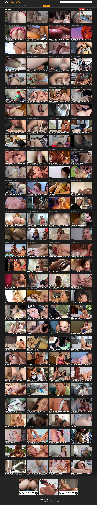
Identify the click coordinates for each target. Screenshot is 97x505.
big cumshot (77, 56)
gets (6, 366)
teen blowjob (81, 25)
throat (32, 71)
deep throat (12, 459)
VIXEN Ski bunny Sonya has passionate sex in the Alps (59, 132)
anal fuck (36, 25)
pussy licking (35, 443)
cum (6, 25)
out (49, 164)
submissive (34, 242)
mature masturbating (43, 474)
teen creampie (10, 25)
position (55, 474)
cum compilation (14, 211)
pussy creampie (32, 164)
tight (28, 149)
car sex (58, 319)
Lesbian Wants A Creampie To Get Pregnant (58, 178)
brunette (75, 118)
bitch (50, 381)
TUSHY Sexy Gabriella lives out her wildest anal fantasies (81, 473)
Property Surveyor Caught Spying (78, 395)
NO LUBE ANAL (74, 426)
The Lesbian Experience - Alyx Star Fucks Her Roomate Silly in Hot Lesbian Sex (59, 240)
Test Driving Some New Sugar (11, 411)
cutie (50, 56)
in (71, 133)
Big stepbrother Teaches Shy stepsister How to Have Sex (37, 23)
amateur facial (11, 474)
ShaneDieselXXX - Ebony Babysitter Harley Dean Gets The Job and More (81, 209)
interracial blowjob (55, 56)
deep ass (75, 242)
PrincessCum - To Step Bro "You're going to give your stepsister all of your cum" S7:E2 (37, 225)
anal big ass (65, 87)
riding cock (34, 40)
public (50, 319)
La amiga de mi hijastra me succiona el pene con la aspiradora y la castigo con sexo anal (15, 240)
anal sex (8, 211)
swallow (58, 195)
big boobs (57, 118)
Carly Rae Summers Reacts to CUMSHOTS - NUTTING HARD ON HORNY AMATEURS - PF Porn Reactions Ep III (37, 318)
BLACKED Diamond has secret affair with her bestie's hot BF (81, 380)
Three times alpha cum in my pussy (34, 116)
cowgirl (55, 211)
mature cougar (58, 459)
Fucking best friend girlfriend (77, 194)
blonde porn (77, 257)
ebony (81, 87)
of (5, 180)
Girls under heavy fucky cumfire (11, 271)
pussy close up (14, 180)
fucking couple (16, 149)
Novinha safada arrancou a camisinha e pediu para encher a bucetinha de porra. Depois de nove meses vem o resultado (37, 395)
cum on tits (8, 164)
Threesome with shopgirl (32, 349)
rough (79, 273)
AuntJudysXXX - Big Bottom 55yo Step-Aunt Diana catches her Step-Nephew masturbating (37, 473)
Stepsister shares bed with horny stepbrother (36, 302)
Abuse (55, 499)
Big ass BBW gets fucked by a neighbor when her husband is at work (15, 194)
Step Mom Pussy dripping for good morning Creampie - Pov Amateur (59, 225)
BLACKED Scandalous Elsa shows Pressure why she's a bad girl (81, 411)
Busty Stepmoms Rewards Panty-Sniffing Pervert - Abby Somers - (59, 147)
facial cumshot (13, 195)
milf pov (59, 226)
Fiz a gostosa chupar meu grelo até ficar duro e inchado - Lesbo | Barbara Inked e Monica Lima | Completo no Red (15, 163)
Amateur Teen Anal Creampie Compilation (14, 209)
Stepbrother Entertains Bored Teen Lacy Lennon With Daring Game (37, 287)
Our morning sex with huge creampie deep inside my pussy (59, 70)
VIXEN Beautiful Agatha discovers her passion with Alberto (37, 442)
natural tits (35, 335)
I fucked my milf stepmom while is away (13, 147)
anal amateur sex (10, 335)
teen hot (9, 87)
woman (28, 211)
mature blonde (81, 226)
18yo (72, 242)
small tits (12, 350)
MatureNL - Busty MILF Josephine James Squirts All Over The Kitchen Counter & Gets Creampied (59, 101)
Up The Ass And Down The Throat (12, 318)
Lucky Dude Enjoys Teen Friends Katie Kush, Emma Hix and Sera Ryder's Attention (37, 54)
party (72, 118)
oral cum (63, 25)
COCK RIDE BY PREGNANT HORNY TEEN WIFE (14, 85)
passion (28, 443)
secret (72, 381)
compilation (29, 195)
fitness (33, 273)
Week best (20, 5)
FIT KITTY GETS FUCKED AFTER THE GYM (35, 271)
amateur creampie (17, 25)
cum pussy (76, 25)
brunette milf (32, 381)
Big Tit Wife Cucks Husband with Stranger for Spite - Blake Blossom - (15, 426)
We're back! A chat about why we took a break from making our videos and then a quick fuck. (81, 271)
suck (6, 40)
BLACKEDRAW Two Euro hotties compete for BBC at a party (81, 116)
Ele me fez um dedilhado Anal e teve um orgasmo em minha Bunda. (59, 256)
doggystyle (36, 56)
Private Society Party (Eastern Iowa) (78, 225)
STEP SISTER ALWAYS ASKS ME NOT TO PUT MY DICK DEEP (15, 116)
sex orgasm (55, 180)
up (27, 87)
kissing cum (78, 164)
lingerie (81, 412)
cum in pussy (12, 40)
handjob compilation (34, 319)
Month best (26, 5)
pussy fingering (37, 102)
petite (82, 56)
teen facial (31, 56)
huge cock (55, 71)
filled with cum (32, 149)
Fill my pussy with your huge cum (12, 395)
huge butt (30, 87)
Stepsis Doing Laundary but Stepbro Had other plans (81, 442)
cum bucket (8, 180)
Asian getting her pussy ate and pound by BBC (80, 23)
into (49, 443)
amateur (9, 71)
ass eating (36, 288)
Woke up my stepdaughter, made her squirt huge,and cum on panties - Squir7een (37, 85)
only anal (73, 319)
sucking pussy (80, 428)
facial (73, 40)
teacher (6, 226)
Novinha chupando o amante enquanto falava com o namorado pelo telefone (59, 333)
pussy (8, 40)
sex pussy (10, 118)
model (28, 102)
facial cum (75, 211)
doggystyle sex (35, 350)
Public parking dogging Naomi (55, 318)
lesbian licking (53, 242)
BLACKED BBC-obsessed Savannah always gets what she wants (15, 364)
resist (28, 412)
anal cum (8, 242)
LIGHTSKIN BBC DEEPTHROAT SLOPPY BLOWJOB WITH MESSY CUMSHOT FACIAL (81, 364)
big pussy (52, 118)
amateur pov (38, 164)
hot (31, 180)
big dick (15, 102)
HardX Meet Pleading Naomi (11, 349)
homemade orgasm (57, 25)
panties (34, 87)
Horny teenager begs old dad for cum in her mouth (15, 132)
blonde (75, 71)
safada (28, 397)
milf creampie (10, 319)
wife (29, 71)
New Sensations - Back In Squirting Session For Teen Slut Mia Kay (59, 426)
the (71, 257)
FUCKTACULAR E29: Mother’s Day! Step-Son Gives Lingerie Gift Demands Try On (81, 333)
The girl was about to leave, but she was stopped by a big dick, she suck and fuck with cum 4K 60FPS (59, 116)
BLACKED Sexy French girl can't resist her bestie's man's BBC (15, 256)
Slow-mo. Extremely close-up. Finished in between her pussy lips (59, 39)
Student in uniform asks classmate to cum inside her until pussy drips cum (81, 132)
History (32, 5)
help (32, 133)
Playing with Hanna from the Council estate (80, 178)
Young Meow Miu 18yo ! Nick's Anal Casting (80, 240)
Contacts (51, 499)
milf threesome (10, 304)
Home (7, 5)
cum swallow (11, 133)
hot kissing (58, 242)
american (12, 226)
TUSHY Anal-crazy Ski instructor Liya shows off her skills (59, 411)
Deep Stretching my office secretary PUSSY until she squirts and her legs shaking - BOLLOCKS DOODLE (37, 39)
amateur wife (80, 397)
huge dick (10, 397)
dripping (50, 226)
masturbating (30, 474)
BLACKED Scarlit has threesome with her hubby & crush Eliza (81, 85)
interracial (76, 381)
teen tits (79, 443)
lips (52, 40)
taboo (53, 149)
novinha (50, 335)
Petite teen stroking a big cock (11, 287)
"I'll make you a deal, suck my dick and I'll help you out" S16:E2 (15, 39)
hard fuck (53, 443)
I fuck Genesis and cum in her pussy (78, 163)
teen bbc (37, 397)
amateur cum (55, 335)
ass (5, 195)
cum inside (59, 71)
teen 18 (59, 180)
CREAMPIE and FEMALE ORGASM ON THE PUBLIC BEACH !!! (15, 54)
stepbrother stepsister (58, 87)
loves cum (51, 474)
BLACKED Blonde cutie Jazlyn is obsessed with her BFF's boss (59, 54)
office (28, 40)
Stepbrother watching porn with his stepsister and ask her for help (37, 132)
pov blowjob (54, 195)
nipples (6, 102)
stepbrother (29, 25)
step (28, 428)
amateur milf (80, 335)
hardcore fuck (36, 474)
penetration (59, 273)
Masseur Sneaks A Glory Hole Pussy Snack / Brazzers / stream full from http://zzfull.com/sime (37, 70)
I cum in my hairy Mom (76, 287)
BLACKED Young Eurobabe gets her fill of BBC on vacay (15, 457)
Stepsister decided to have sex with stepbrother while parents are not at (59, 85)
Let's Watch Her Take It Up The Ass (12, 70)
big (77, 71)
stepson (57, 149)
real (79, 102)
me (71, 102)
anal (33, 25)
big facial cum (77, 40)
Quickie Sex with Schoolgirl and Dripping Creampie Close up (15, 23)
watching (29, 133)
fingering (32, 102)
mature (55, 366)
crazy (50, 412)
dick (11, 428)
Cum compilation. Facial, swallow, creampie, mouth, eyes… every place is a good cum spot (37, 194)
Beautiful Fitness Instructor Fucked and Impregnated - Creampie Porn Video (37, 364)
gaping (74, 474)
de (5, 242)
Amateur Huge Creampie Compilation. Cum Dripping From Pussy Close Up (15, 380)
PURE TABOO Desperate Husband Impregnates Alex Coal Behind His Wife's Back (37, 333)
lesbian (30, 350)
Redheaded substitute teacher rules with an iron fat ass (15, 225)
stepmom (10, 149)
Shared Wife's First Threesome (11, 473)
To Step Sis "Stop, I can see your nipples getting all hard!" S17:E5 (15, 101)
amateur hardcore (86, 366)
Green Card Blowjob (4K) (10, 442)
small (36, 381)
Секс (8, 2)
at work (8, 195)
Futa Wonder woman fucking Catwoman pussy (37, 209)
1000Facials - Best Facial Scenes (78, 302)
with (50, 304)
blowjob (77, 87)
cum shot (76, 273)
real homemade (10, 412)
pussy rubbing (14, 87)
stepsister (51, 87)
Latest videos (88, 9)
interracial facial (76, 412)
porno (6, 118)
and (5, 56)
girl (49, 118)
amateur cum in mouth (19, 412)
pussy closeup (54, 273)
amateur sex (76, 180)
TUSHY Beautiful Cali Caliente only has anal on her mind (81, 318)
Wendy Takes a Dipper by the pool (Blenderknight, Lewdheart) (81, 39)
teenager (7, 133)
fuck (72, 164)
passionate (51, 133)
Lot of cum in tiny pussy (10, 178)
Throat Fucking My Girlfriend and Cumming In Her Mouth (81, 54)
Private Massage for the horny (77, 256)
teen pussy (55, 40)
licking (81, 180)
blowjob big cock (10, 366)
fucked (6, 149)
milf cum (53, 102)
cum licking (30, 226)
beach (13, 56)
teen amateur (15, 118)
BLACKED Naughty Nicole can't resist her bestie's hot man (37, 411)
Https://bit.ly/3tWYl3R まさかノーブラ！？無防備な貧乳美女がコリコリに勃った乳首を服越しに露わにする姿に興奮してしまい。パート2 (59, 23)
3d (53, 211)
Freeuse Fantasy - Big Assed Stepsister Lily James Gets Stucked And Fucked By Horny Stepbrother (81, 70)
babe (16, 133)
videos (72, 273)
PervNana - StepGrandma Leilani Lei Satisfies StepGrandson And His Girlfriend (81, 457)
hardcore (79, 211)
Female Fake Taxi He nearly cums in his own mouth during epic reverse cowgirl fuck (59, 349)
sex (31, 335)
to (27, 226)
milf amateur (55, 288)
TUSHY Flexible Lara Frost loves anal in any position (59, 473)
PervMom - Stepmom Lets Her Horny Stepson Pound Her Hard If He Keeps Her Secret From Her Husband (59, 457)
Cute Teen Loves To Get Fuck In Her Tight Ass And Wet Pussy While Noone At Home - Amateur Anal (15, 333)
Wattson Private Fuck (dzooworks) (56, 209)
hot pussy (35, 118)
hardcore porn (80, 288)
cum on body (75, 102)
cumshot (51, 25)
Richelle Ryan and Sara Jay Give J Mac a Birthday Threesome (15, 302)
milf (30, 242)
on (51, 288)
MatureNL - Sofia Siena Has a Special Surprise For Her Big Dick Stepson (59, 364)
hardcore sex (11, 102)
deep (78, 118)
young (15, 273)
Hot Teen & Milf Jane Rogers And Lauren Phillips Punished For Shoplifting (37, 240)
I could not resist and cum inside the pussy (36, 163)
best (72, 195)
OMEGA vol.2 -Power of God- (77, 147)
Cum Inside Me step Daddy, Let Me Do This (36, 426)
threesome (73, 87)
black (78, 195)
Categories (39, 5)
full (27, 71)
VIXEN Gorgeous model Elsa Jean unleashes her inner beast (37, 101)
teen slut (53, 428)
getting (72, 25)
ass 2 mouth (80, 149)
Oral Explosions (52, 194)
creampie (79, 133)
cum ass (79, 242)
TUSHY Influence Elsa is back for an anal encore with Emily (81, 349)
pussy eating (9, 56)
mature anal (13, 71)
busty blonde (16, 304)
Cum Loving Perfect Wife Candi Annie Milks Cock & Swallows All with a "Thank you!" (59, 302)
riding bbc (61, 56)
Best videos (12, 5)
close (50, 40)
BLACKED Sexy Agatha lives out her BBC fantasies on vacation (59, 163)
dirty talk (39, 118)
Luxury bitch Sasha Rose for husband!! (57, 380)
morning (50, 71)
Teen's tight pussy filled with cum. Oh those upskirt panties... (37, 147)
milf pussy (32, 211)
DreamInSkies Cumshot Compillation (35, 178)
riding (31, 443)
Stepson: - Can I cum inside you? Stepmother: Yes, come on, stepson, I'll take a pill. (59, 287)
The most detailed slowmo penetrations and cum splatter (59, 271)
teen (6, 288)
